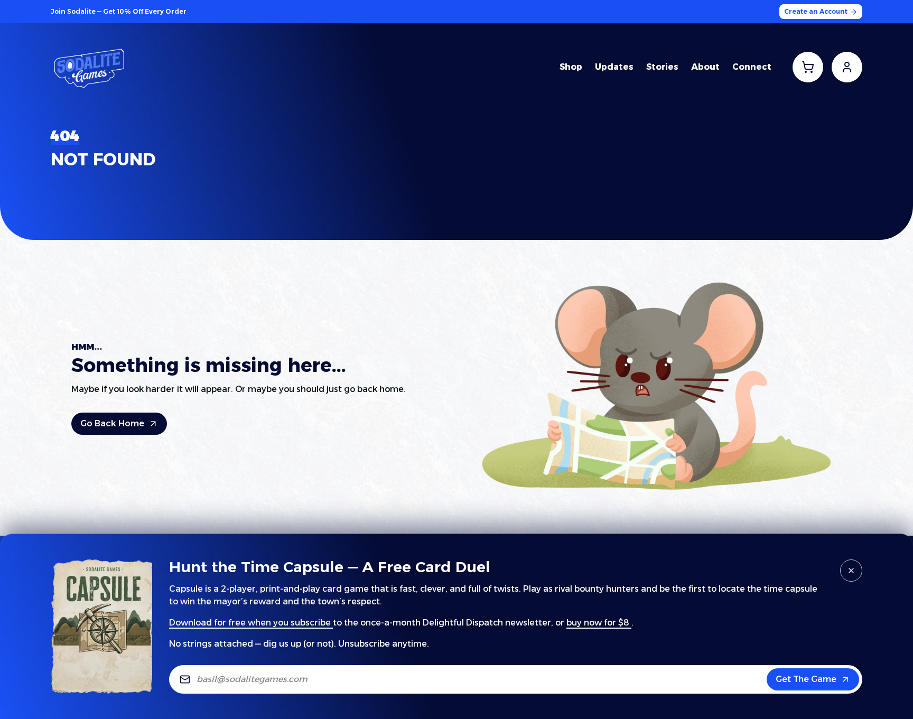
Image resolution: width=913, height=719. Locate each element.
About (705, 67)
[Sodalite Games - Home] (90, 67)
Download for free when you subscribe (250, 623)
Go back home (112, 423)
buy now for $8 (597, 623)
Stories (662, 67)
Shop (571, 67)
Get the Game (806, 679)
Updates (614, 67)
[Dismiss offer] (851, 570)
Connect (751, 67)
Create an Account (815, 11)
